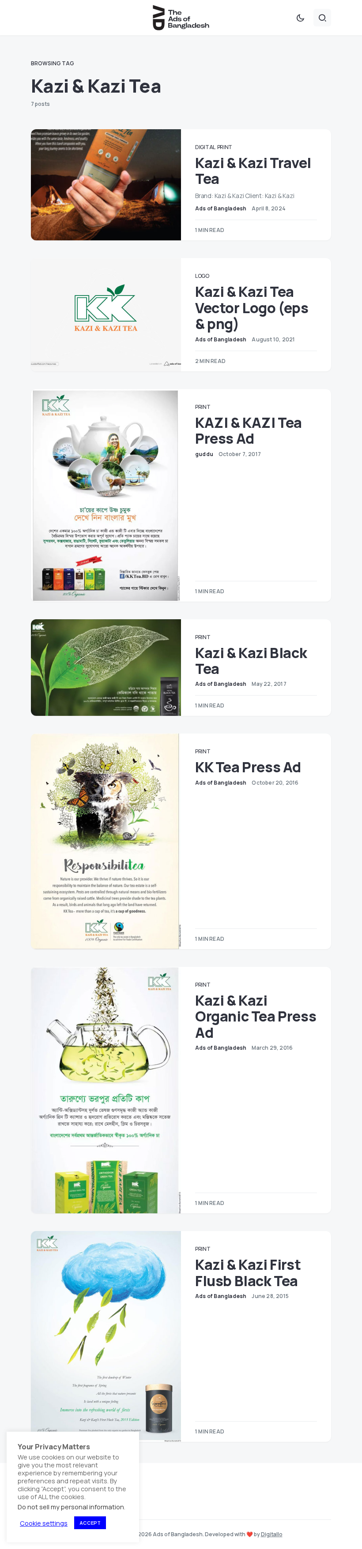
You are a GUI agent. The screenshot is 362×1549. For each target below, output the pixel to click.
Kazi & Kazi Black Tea (251, 660)
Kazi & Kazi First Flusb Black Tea (248, 1272)
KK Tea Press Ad (248, 767)
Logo (202, 276)
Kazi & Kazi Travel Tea (253, 170)
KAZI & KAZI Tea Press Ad (248, 430)
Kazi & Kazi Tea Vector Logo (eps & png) (252, 307)
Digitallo (272, 1534)
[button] (300, 17)
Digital (205, 147)
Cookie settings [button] (44, 1523)
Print (225, 147)
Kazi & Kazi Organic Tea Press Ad (255, 1016)
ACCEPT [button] (90, 1522)
